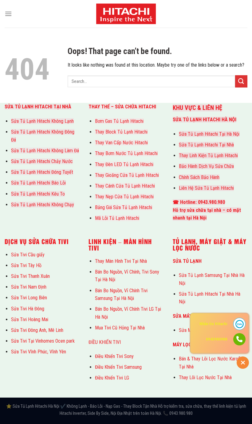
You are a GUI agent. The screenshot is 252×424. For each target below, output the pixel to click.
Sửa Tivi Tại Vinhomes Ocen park (43, 341)
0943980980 (216, 339)
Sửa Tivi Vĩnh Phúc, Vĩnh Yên (38, 352)
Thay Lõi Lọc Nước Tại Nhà (205, 377)
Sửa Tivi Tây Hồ (26, 265)
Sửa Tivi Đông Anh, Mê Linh (37, 330)
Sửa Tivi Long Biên (29, 298)
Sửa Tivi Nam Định (28, 287)
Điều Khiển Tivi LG (112, 378)
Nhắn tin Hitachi (213, 323)
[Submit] (241, 81)
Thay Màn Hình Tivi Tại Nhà (121, 261)
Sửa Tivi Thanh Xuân (30, 276)
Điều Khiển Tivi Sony (114, 356)
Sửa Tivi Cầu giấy (28, 255)
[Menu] (8, 13)
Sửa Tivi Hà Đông (27, 309)
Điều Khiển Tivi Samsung (118, 367)
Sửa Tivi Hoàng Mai (29, 319)
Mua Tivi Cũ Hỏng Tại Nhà (120, 328)
